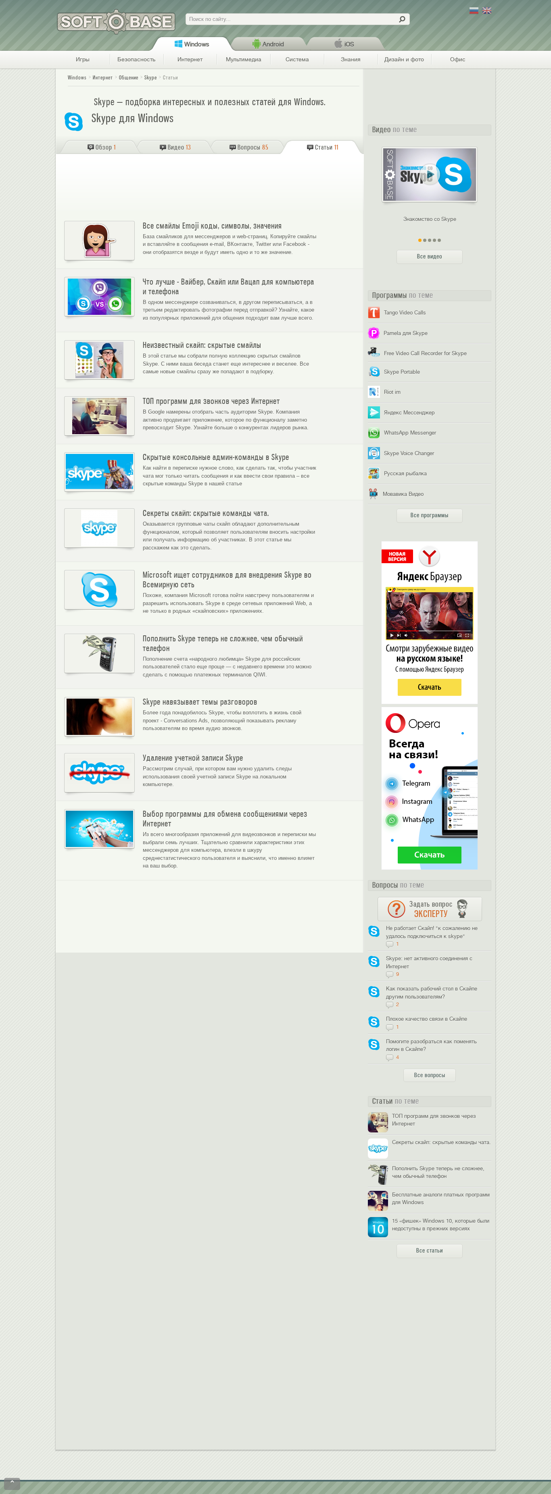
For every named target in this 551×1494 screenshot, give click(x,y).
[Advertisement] (210, 184)
